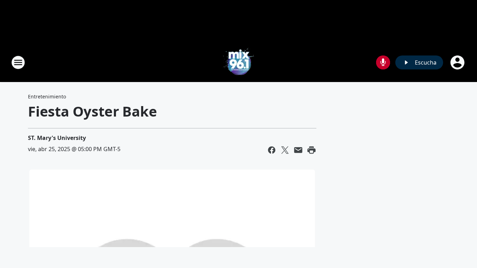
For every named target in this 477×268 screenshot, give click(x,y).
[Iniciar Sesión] (458, 62)
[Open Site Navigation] (18, 62)
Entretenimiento (47, 96)
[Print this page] (311, 150)
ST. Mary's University (57, 138)
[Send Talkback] (383, 62)
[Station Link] (238, 62)
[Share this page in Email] (298, 150)
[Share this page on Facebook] (272, 150)
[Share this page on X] (285, 150)
